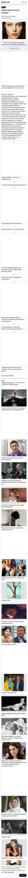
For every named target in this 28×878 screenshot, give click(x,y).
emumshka (9, 376)
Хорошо (23, 875)
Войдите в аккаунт (7, 383)
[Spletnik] (5, 2)
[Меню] (26, 2)
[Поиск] (22, 2)
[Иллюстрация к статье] (14, 30)
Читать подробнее (9, 872)
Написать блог (14, 48)
